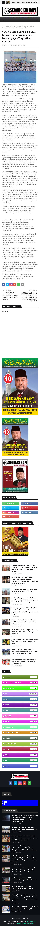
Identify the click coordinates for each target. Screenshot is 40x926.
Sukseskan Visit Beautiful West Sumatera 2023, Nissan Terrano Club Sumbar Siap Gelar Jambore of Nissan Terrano (24, 859)
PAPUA (18, 721)
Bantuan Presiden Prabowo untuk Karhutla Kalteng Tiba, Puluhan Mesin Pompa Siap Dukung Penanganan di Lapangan (24, 568)
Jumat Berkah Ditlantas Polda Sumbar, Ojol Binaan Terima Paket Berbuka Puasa (24, 642)
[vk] (29, 512)
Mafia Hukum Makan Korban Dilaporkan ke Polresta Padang (22, 887)
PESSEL (18, 738)
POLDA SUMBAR (18, 744)
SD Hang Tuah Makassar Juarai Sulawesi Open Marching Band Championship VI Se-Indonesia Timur (24, 848)
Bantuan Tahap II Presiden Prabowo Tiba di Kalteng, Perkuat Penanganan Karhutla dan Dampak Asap (24, 600)
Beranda (4, 26)
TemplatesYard (31, 921)
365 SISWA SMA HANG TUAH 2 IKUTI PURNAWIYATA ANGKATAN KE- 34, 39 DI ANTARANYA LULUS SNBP (24, 838)
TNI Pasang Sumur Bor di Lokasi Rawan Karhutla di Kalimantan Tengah (24, 590)
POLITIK (18, 749)
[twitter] (10, 508)
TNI (18, 760)
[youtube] (10, 516)
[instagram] (10, 512)
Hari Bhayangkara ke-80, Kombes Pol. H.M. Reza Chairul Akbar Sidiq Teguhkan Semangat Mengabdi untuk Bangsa (24, 611)
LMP (18, 699)
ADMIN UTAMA (7, 45)
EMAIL (12, 918)
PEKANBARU (18, 727)
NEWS (18, 705)
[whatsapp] (10, 503)
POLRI (18, 755)
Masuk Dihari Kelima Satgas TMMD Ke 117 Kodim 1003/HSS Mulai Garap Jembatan (24, 632)
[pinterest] (29, 508)
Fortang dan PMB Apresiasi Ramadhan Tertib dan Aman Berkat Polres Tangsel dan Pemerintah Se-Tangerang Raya (24, 818)
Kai (18, 694)
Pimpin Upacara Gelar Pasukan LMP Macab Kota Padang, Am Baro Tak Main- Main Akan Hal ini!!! (23, 870)
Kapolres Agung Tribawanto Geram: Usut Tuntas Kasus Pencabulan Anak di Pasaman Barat (24, 622)
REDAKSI (18, 918)
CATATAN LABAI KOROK (18, 682)
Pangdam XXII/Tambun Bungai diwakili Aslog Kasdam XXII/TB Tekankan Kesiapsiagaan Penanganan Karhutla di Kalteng (24, 580)
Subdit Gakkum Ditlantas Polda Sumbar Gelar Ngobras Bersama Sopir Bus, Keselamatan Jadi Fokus (24, 651)
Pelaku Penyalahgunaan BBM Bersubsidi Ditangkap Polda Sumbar (23, 879)
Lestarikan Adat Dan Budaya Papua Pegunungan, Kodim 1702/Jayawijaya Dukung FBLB (23, 661)
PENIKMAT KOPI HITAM (18, 732)
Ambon (18, 677)
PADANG (18, 716)
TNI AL (18, 766)
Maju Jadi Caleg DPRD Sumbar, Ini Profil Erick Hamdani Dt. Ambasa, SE (24, 908)
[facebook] (29, 503)
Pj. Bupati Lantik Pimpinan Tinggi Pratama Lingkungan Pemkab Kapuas (24, 828)
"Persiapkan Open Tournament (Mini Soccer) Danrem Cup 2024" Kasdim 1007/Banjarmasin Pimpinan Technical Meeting (24, 898)
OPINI (18, 710)
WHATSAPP (26, 918)
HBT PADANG (18, 688)
